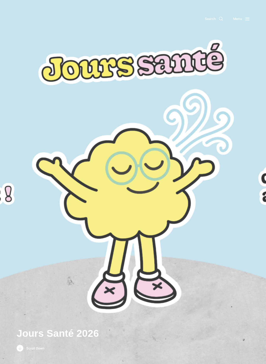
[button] (214, 18)
